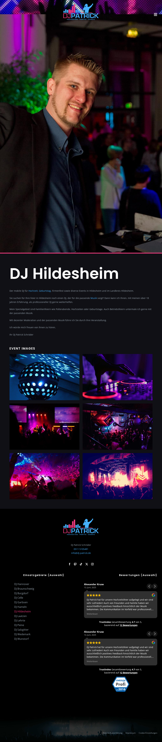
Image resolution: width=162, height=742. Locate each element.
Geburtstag (45, 290)
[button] (154, 586)
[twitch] (75, 564)
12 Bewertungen (128, 625)
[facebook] (69, 564)
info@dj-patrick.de (81, 552)
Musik (93, 298)
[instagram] (92, 564)
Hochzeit (33, 290)
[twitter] (86, 564)
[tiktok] (81, 564)
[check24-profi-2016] (120, 677)
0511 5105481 (81, 549)
